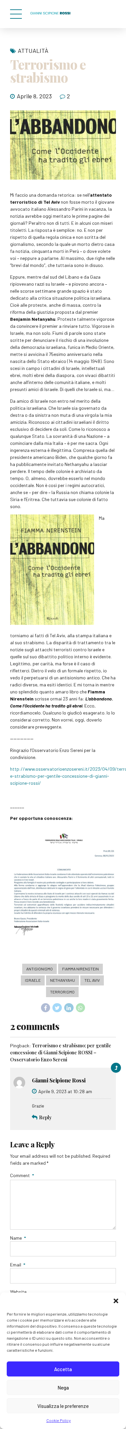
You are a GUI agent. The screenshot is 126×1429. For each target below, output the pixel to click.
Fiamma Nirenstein (80, 968)
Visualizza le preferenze (63, 1406)
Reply (45, 1117)
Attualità (33, 50)
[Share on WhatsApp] (80, 1008)
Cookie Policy (58, 1420)
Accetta (63, 1369)
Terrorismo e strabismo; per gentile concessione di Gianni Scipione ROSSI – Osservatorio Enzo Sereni (60, 1052)
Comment (22, 1175)
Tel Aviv (92, 980)
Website (18, 1292)
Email (17, 1264)
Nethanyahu (62, 980)
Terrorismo (62, 991)
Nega (63, 1388)
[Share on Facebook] (45, 1008)
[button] (116, 1301)
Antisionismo (39, 968)
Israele (33, 980)
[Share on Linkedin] (69, 1008)
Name (18, 1238)
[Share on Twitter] (57, 1008)
